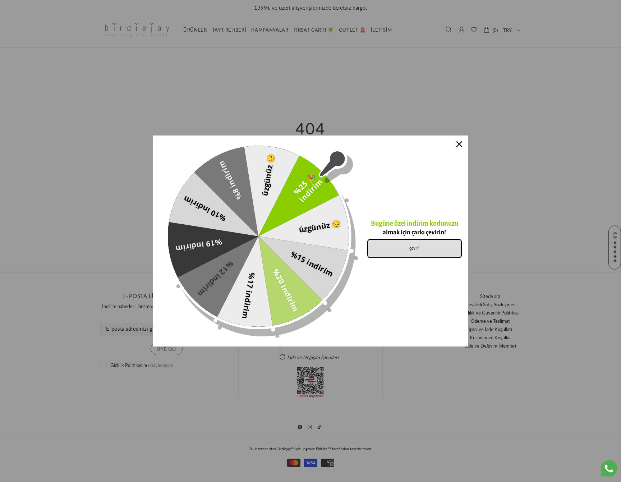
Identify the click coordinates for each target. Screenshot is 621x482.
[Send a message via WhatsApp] (609, 468)
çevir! (414, 248)
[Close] (459, 144)
